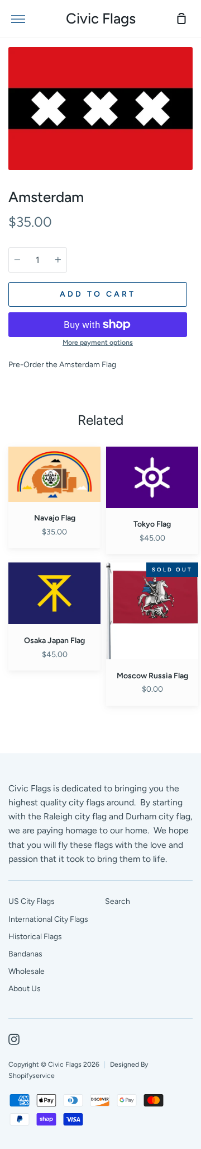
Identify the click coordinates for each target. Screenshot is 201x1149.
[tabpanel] (100, 108)
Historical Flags (35, 936)
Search (117, 901)
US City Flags (31, 901)
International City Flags (48, 919)
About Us (24, 988)
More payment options (98, 342)
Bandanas (25, 954)
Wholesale (26, 971)
